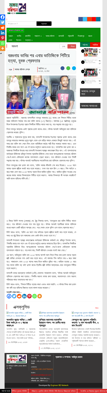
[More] (39, 296)
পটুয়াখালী (71, 35)
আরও (97, 308)
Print (72, 46)
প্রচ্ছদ (10, 35)
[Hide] (1, 53)
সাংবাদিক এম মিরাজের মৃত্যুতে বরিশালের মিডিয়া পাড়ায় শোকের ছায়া (100, 82)
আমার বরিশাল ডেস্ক (22, 69)
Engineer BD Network (59, 385)
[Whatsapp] (34, 296)
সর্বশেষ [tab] (85, 44)
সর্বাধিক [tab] (95, 44)
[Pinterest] (29, 296)
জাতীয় (19, 35)
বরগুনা (90, 35)
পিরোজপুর (81, 35)
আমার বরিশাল (50, 35)
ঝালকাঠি (61, 35)
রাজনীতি (28, 35)
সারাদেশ (37, 35)
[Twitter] (14, 296)
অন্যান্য (28, 39)
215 (63, 46)
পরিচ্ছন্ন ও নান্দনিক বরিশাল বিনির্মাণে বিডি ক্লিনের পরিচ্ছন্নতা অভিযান (100, 71)
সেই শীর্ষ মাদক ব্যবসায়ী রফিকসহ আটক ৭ (100, 51)
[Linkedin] (24, 296)
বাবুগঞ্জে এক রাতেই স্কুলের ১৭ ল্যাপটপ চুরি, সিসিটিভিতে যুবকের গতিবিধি (100, 62)
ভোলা (10, 39)
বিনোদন (18, 39)
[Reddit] (19, 296)
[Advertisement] (41, 199)
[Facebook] (9, 296)
